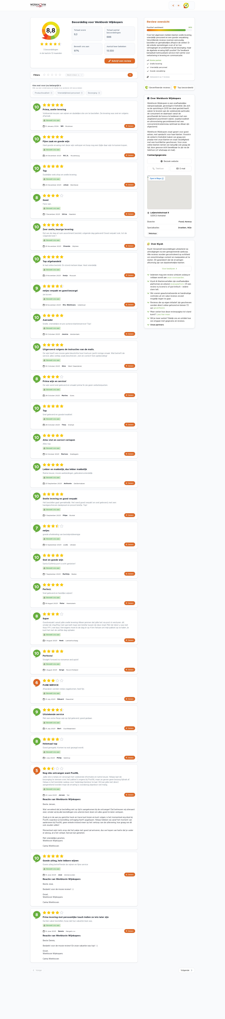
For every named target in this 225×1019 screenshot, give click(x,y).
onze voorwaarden (175, 277)
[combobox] (74, 75)
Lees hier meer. (163, 314)
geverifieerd (159, 308)
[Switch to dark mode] (178, 5)
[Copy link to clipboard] (173, 5)
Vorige (39, 970)
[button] (169, 324)
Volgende (185, 970)
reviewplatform (177, 284)
